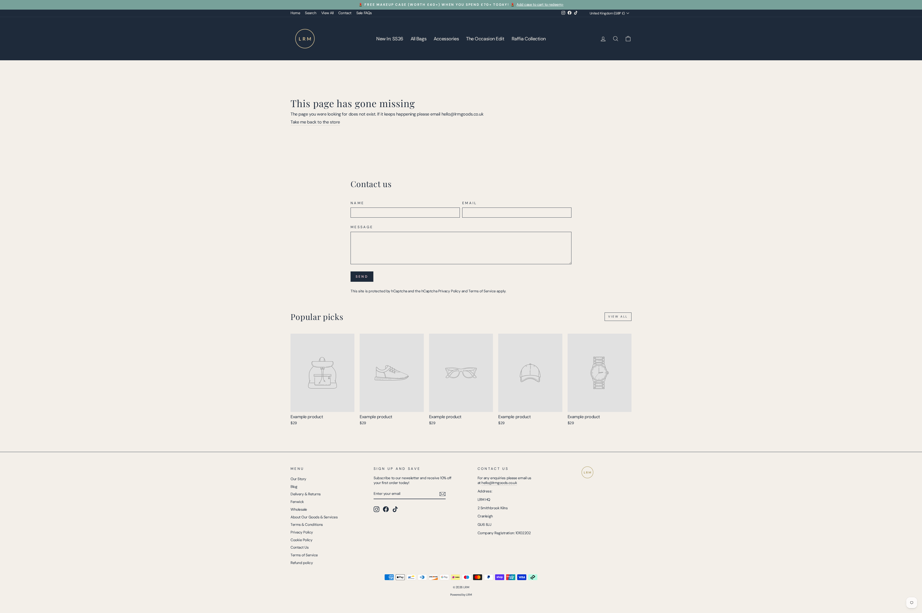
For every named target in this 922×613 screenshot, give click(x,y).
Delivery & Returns (306, 494)
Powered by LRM (461, 595)
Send (362, 276)
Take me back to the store (315, 122)
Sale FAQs (364, 13)
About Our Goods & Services (314, 517)
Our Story (298, 479)
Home (295, 13)
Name (357, 203)
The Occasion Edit (485, 39)
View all (618, 317)
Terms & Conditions (307, 524)
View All (327, 13)
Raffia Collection (529, 39)
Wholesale (299, 509)
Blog (294, 486)
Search (310, 13)
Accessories (446, 39)
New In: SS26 (389, 39)
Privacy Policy (449, 291)
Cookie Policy (301, 540)
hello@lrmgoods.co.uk (499, 482)
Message (362, 227)
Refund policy (302, 562)
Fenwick (297, 501)
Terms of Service (482, 291)
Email (469, 203)
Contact (345, 13)
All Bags (418, 39)
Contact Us (300, 547)
